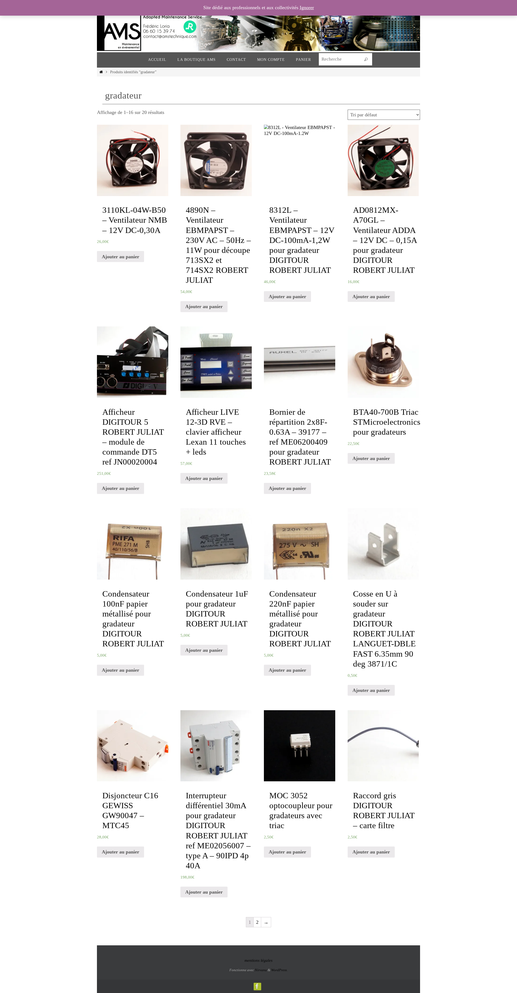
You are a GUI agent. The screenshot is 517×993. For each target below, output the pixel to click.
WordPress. (279, 970)
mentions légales (258, 960)
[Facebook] (257, 986)
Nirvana (261, 970)
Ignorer (307, 7)
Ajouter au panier (120, 256)
